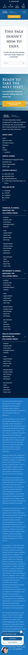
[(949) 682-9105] (9, 1)
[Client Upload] (17, 4)
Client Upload (17, 7)
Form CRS (10, 6)
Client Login (23, 7)
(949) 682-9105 (15, 1)
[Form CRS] (10, 5)
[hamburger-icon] (24, 12)
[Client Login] (23, 4)
